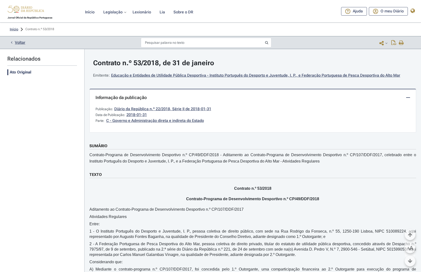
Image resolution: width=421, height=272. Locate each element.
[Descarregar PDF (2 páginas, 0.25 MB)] (393, 43)
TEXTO (95, 174)
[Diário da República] (26, 10)
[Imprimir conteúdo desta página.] (401, 43)
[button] (26, 10)
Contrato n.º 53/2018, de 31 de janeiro (153, 63)
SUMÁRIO (98, 146)
